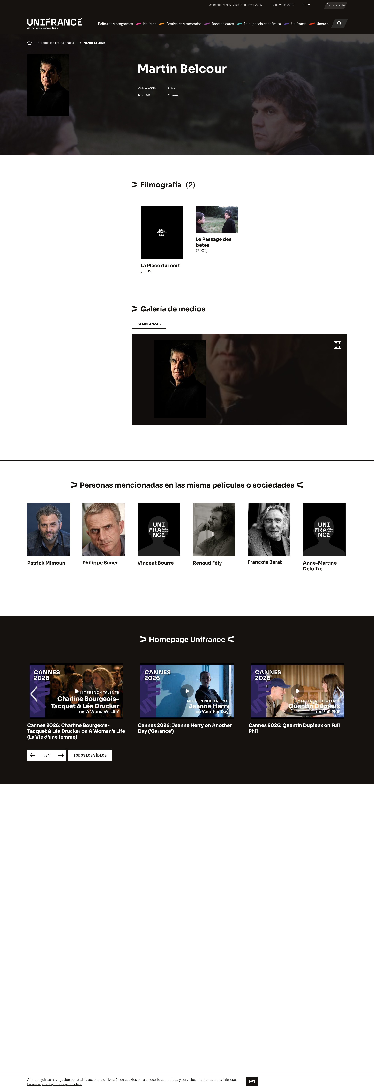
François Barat (265, 562)
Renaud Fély (207, 563)
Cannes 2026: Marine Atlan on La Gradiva (298, 725)
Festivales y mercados (184, 23)
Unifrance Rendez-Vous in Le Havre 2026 (235, 5)
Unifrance (299, 23)
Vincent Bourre (156, 563)
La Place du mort (160, 266)
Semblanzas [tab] (149, 324)
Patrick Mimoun (46, 563)
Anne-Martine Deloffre (320, 566)
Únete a (323, 23)
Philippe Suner (100, 563)
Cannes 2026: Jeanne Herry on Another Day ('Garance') (74, 728)
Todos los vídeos (90, 755)
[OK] (252, 1081)
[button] (337, 345)
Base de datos (223, 23)
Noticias (149, 23)
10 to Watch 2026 (282, 5)
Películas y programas (115, 23)
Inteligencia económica (262, 23)
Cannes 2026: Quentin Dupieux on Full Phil (183, 728)
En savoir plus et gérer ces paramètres (54, 1084)
